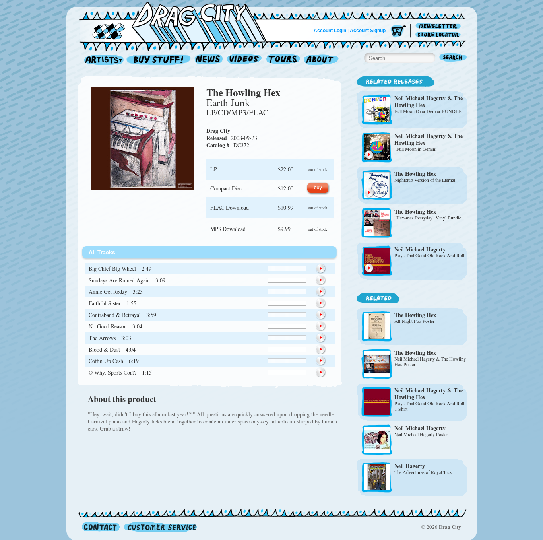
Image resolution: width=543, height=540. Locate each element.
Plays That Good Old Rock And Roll (429, 255)
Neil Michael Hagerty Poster (421, 434)
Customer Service (160, 527)
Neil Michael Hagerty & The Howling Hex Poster (430, 361)
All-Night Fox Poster (414, 321)
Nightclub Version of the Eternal (424, 180)
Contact (101, 527)
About (321, 60)
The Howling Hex (243, 92)
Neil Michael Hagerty (420, 249)
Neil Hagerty (409, 466)
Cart (398, 32)
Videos (244, 60)
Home (177, 21)
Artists (102, 60)
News (209, 60)
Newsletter (439, 26)
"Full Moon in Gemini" (416, 149)
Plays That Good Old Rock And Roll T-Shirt (429, 406)
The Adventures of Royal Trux (423, 472)
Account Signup (368, 30)
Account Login (330, 30)
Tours (283, 60)
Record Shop (159, 60)
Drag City (218, 130)
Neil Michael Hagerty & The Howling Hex (428, 101)
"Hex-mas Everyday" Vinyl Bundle (427, 217)
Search (453, 58)
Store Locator (439, 35)
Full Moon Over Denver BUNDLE (427, 111)
